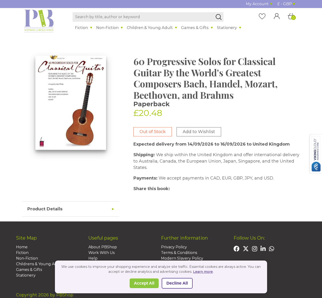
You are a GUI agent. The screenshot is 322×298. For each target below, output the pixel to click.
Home (22, 247)
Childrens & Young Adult (39, 264)
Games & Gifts (195, 27)
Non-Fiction (107, 27)
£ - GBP (284, 4)
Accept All (144, 283)
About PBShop (102, 247)
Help (93, 258)
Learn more (203, 271)
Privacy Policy (174, 247)
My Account (257, 4)
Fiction (81, 27)
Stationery (227, 27)
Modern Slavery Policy (182, 258)
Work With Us (101, 252)
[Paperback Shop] (39, 20)
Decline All (177, 283)
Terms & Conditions (179, 252)
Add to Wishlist (199, 131)
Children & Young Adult (150, 27)
